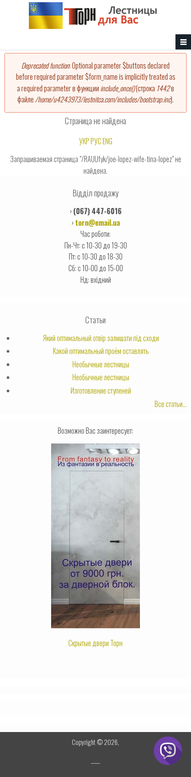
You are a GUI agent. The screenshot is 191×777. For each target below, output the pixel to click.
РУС (96, 141)
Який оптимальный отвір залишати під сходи (101, 338)
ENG (107, 141)
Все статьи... (171, 404)
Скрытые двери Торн (95, 643)
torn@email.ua (97, 222)
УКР (84, 141)
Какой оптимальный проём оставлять (101, 351)
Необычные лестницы (100, 364)
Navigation (183, 42)
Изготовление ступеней (101, 390)
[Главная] (93, 25)
